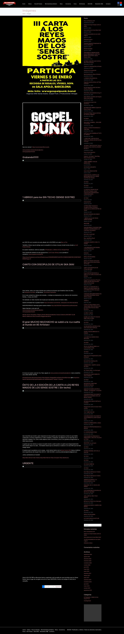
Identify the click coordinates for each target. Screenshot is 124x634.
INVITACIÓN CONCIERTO (90, 167)
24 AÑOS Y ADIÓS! (88, 313)
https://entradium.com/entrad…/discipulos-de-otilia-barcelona (61, 302)
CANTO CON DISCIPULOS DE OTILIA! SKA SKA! (48, 264)
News (61, 3)
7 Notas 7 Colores (58, 379)
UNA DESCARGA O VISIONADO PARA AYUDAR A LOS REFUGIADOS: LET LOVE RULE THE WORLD (92, 229)
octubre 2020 (87, 565)
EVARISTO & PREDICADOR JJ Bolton (92, 422)
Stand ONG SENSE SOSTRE (90, 171)
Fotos (75, 3)
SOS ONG (90, 3)
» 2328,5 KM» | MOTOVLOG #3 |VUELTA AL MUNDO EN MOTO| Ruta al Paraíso (92, 140)
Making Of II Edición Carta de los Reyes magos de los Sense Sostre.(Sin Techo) (92, 262)
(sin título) (86, 181)
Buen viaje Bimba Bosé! (89, 238)
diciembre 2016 (87, 579)
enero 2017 (86, 577)
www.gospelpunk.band (29, 151)
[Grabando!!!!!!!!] (52, 176)
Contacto (108, 3)
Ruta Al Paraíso (38, 3)
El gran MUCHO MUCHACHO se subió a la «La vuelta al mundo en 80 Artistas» (51, 323)
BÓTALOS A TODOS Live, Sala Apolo (92, 501)
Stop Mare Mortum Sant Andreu (31, 457)
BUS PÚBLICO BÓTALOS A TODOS (92, 471)
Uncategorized (87, 600)
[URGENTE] (52, 520)
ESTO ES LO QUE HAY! (89, 234)
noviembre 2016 (87, 581)
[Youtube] (121, 3)
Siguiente (57, 586)
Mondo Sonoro (27, 314)
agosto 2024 (87, 556)
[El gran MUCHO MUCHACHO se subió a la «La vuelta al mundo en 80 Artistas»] (52, 349)
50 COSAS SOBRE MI (89, 464)
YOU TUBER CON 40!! (89, 412)
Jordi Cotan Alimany (53, 252)
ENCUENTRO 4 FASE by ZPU (91, 361)
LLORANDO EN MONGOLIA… (91, 78)
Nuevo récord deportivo (89, 152)
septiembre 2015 (88, 590)
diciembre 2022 (87, 558)
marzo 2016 (86, 586)
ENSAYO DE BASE (88, 48)
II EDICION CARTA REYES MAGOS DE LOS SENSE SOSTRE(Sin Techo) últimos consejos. (92, 295)
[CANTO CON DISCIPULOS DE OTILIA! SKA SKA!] (52, 277)
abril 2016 (86, 584)
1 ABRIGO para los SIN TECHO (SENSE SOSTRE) (49, 197)
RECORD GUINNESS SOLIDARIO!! (92, 214)
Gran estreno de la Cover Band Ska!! (92, 30)
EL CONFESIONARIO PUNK (90, 432)
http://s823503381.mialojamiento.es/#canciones (64, 305)
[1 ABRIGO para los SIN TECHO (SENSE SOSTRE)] (52, 220)
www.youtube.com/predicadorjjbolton (33, 150)
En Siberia (86, 118)
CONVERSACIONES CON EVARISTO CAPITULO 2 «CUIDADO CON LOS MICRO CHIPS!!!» (92, 396)
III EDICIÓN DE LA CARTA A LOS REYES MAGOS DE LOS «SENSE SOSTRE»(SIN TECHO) (91, 176)
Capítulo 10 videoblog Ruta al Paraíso (92, 66)
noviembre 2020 (88, 562)
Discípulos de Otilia (29, 292)
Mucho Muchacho (27, 379)
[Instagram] (118, 5)
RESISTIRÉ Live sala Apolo (90, 443)
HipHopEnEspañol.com (38, 379)
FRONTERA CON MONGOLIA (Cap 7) (92, 92)
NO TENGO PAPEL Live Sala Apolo (92, 370)
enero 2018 (86, 571)
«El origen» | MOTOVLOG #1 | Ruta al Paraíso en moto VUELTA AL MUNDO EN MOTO (92, 147)
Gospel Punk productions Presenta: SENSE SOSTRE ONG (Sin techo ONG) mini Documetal (92, 281)
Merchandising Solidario (51, 3)
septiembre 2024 (88, 554)
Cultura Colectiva (61, 314)
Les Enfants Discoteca (50, 292)
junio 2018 (86, 567)
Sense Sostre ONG (66, 450)
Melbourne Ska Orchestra (34, 316)
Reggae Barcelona (46, 316)
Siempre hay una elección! (90, 70)
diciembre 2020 (87, 560)
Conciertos (68, 3)
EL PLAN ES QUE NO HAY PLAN (91, 518)
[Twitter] (121, 5)
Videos (30, 3)
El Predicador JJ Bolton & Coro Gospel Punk (57, 249)
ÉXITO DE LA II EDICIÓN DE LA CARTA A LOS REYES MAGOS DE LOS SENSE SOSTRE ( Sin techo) (51, 386)
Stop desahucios (64, 457)
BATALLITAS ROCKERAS (89, 256)
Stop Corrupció (55, 457)
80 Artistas (82, 3)
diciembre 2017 (87, 573)
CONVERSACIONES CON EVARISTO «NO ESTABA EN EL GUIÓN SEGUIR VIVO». (92, 417)
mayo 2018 (86, 569)
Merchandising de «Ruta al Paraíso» (92, 74)
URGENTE (28, 463)
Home (23, 3)
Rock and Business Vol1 (89, 20)
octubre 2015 (87, 588)
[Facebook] (118, 3)
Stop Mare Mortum (45, 457)
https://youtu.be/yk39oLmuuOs (40, 147)
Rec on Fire (64, 242)
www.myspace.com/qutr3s (35, 254)
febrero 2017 (87, 575)
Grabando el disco (88, 39)
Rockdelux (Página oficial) (38, 314)
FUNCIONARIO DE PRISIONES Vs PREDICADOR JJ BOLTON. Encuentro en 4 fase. (92, 437)
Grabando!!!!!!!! (30, 157)
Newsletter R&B (99, 3)
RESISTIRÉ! (86, 223)
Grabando (86, 253)
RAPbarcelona (49, 379)
